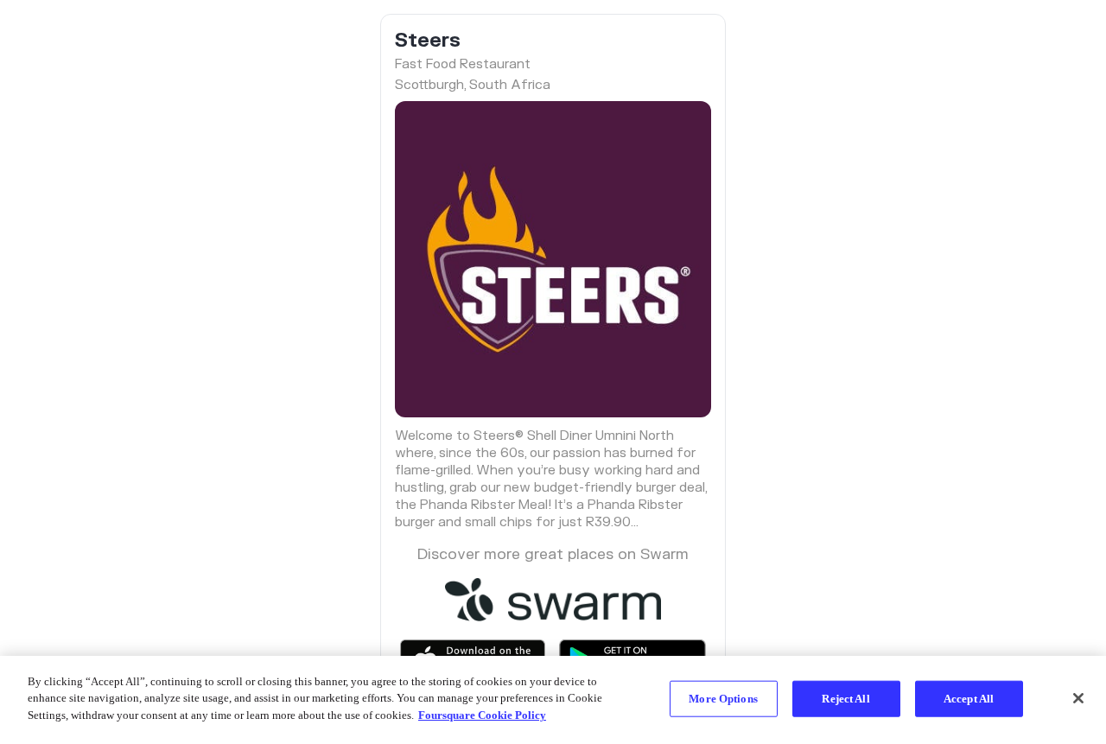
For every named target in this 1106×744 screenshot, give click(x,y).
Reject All (845, 698)
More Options (723, 698)
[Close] (1078, 698)
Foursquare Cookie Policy (482, 715)
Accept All (969, 698)
